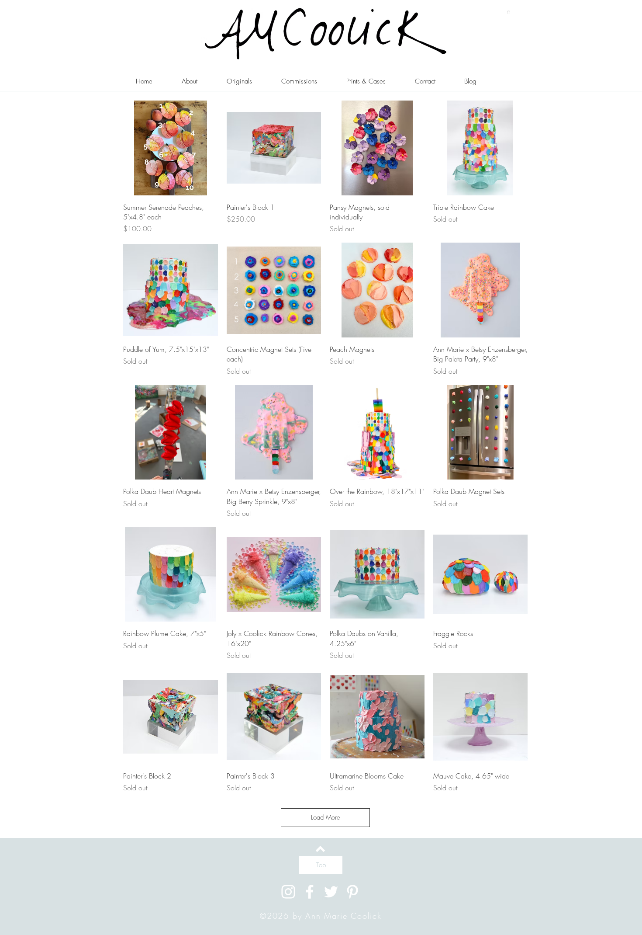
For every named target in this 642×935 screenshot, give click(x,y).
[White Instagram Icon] (288, 892)
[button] (508, 12)
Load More (325, 817)
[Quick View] (170, 148)
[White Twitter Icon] (331, 892)
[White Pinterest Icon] (352, 892)
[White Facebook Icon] (309, 892)
